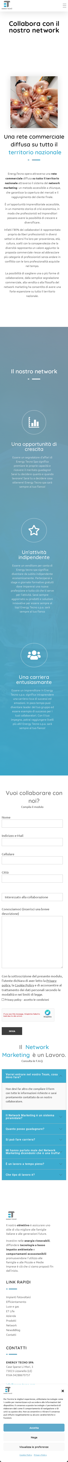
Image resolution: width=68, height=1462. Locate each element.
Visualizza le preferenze (34, 1447)
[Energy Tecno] (7, 5)
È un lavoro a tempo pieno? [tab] (25, 1164)
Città (5, 872)
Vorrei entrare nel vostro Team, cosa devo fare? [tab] (32, 1076)
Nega (34, 1437)
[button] (63, 1390)
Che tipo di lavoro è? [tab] (20, 1174)
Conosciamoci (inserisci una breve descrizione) (25, 911)
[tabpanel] (34, 1096)
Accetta (34, 1427)
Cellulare (8, 854)
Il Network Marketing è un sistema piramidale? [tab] (30, 1117)
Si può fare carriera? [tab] (20, 1139)
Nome (6, 817)
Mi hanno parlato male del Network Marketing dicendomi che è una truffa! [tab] (33, 1152)
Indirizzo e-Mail (12, 835)
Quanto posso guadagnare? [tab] (25, 1129)
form (51, 1088)
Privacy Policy (40, 1454)
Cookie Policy (26, 1454)
